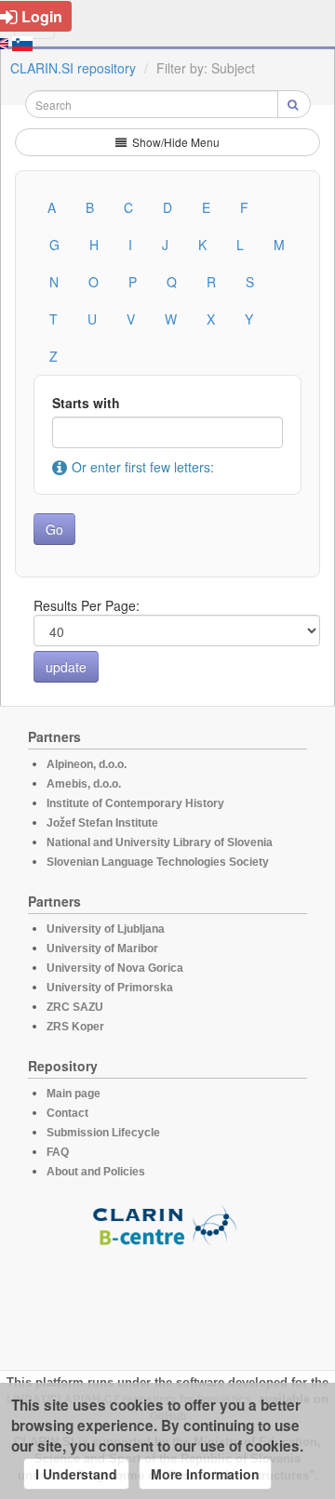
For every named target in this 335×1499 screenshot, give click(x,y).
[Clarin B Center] (167, 1224)
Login (41, 16)
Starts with (86, 402)
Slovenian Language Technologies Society (158, 862)
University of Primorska (110, 987)
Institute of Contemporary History (135, 803)
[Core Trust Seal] (167, 1300)
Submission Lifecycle (103, 1132)
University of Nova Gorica (115, 968)
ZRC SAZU (75, 1007)
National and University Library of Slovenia (160, 842)
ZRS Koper (75, 1026)
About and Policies (96, 1171)
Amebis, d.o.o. (84, 783)
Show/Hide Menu (174, 142)
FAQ (58, 1152)
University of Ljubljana (106, 928)
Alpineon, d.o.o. (87, 764)
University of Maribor (102, 948)
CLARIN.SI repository (73, 68)
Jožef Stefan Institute (102, 822)
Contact (67, 1113)
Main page (73, 1093)
